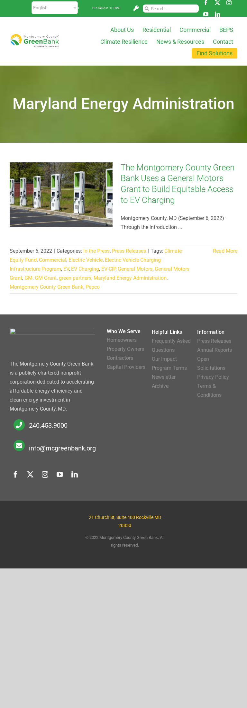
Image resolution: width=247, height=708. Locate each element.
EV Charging (85, 269)
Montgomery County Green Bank (46, 287)
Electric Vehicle (86, 260)
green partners (75, 278)
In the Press (96, 251)
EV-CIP (108, 269)
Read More (225, 251)
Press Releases (129, 251)
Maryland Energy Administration (130, 278)
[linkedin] (217, 14)
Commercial (52, 260)
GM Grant (46, 278)
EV (66, 269)
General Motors (135, 269)
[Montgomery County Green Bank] (35, 36)
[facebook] (205, 2)
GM (28, 278)
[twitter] (217, 2)
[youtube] (205, 14)
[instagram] (229, 2)
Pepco (93, 287)
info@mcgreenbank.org (62, 448)
